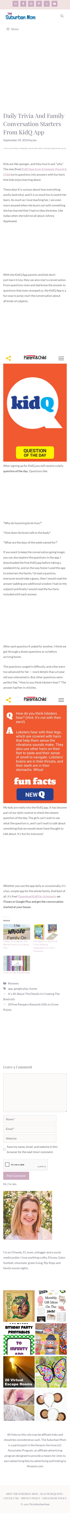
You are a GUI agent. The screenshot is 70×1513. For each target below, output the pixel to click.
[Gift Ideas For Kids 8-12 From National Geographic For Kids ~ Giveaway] (46, 931)
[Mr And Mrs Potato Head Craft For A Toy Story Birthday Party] (51, 1339)
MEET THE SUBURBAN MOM (22, 1493)
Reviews (13, 983)
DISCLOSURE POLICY (55, 1498)
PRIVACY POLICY (30, 1498)
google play (21, 988)
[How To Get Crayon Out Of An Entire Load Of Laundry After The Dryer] (19, 1405)
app (10, 988)
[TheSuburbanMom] (21, 15)
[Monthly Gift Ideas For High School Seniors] (51, 1306)
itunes (33, 988)
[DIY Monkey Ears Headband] (51, 1405)
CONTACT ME (11, 1498)
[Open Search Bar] (62, 15)
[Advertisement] (35, 75)
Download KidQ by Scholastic (37, 896)
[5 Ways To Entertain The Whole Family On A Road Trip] (16, 931)
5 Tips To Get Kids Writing (16, 972)
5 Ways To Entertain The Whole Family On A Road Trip (16, 944)
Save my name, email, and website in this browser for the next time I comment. (32, 1149)
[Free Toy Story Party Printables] (19, 1339)
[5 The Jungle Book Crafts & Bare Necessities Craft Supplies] (19, 1306)
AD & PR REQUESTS (51, 1493)
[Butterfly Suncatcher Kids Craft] (51, 1372)
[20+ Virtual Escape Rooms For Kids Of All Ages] (19, 1372)
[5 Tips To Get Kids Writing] (16, 963)
